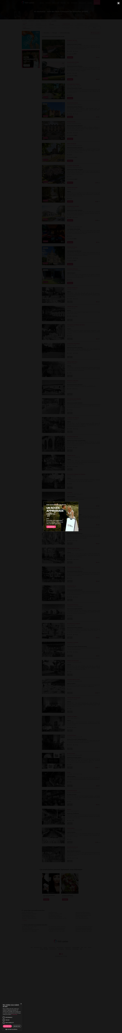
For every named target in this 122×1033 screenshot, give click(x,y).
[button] (12, 1029)
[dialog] (12, 1017)
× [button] (21, 1003)
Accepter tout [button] (7, 1026)
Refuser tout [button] (17, 1026)
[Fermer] (118, 3)
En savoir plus (14, 1014)
